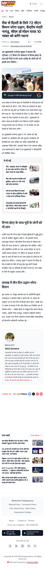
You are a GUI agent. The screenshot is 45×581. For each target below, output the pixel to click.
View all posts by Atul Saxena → (18, 380)
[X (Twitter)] (16, 546)
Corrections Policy (29, 504)
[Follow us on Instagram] (37, 394)
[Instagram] (22, 546)
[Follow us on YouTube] (41, 394)
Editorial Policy (14, 504)
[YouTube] (28, 546)
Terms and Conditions (15, 525)
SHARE (39, 42)
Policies (31, 521)
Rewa (11, 17)
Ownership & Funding (22, 512)
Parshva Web (32, 562)
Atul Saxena (14, 42)
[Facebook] (10, 546)
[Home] (2, 11)
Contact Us (22, 521)
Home (4, 17)
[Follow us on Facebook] (29, 394)
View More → (36, 435)
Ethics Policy (30, 508)
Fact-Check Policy (17, 508)
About (11, 521)
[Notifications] (41, 4)
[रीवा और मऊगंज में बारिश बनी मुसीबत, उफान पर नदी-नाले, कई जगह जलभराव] (34, 180)
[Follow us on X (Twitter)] (33, 394)
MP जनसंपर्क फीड (32, 525)
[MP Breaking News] (8, 4)
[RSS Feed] (35, 546)
